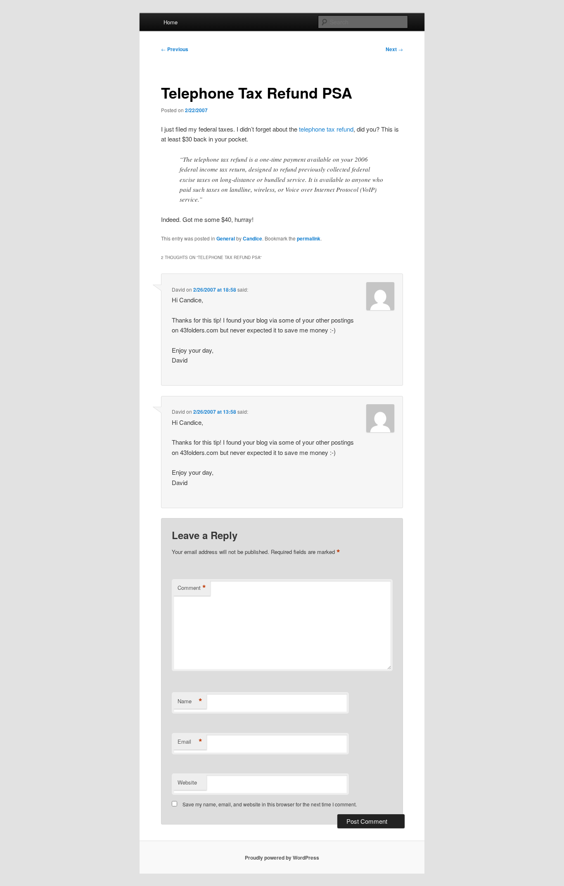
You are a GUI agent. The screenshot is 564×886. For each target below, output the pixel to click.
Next (394, 49)
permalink (308, 238)
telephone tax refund (326, 129)
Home (171, 22)
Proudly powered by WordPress (282, 857)
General (225, 238)
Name (190, 701)
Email (190, 741)
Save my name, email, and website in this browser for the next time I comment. (269, 804)
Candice (252, 238)
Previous (174, 49)
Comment (192, 587)
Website (187, 782)
